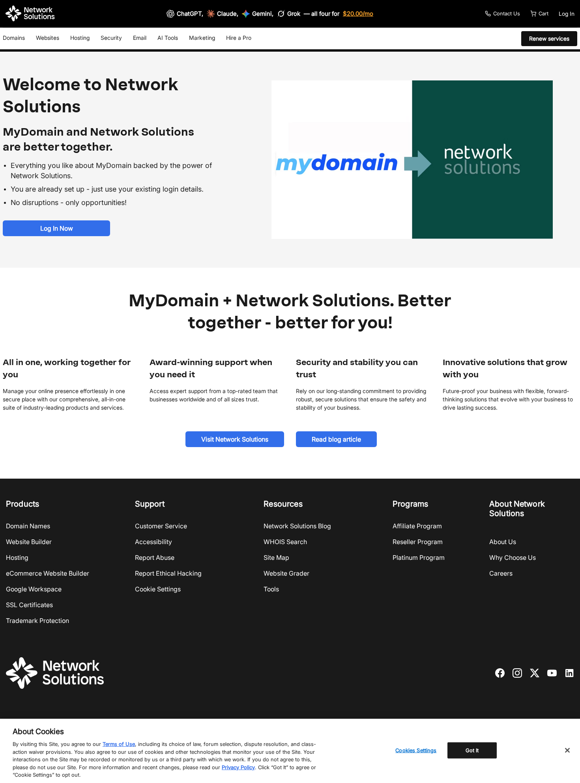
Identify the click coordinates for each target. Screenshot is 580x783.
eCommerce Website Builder (47, 573)
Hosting (80, 37)
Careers (501, 573)
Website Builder (29, 542)
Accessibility (153, 542)
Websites (47, 37)
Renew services (549, 38)
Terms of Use (119, 744)
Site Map (276, 557)
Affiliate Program (417, 526)
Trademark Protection (37, 621)
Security (111, 37)
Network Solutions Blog (297, 526)
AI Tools (167, 37)
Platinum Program (419, 557)
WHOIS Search (285, 542)
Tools (271, 589)
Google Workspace (34, 589)
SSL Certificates (29, 605)
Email (139, 37)
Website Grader (286, 573)
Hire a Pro (238, 37)
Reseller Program (418, 542)
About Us (502, 542)
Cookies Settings (415, 750)
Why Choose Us (512, 557)
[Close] (567, 750)
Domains (14, 37)
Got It (472, 750)
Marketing (202, 37)
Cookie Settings (158, 589)
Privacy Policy (238, 767)
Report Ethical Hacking (168, 573)
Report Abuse (154, 557)
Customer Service (161, 526)
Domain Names (28, 526)
